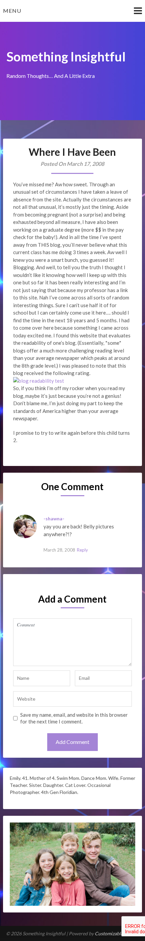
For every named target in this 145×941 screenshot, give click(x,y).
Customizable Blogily (117, 933)
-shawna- (54, 518)
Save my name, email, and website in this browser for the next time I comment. (74, 718)
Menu (12, 10)
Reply (82, 550)
